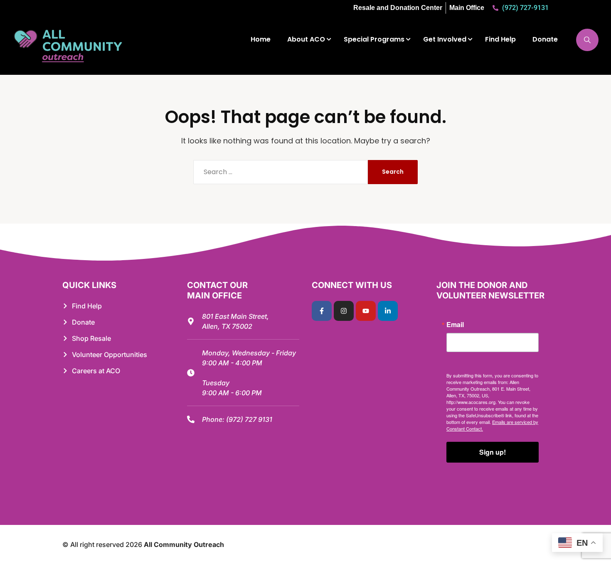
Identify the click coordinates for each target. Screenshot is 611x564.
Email (455, 324)
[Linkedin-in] (388, 311)
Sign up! (492, 452)
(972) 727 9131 (249, 419)
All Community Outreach (184, 544)
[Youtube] (366, 311)
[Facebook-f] (322, 311)
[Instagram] (344, 311)
